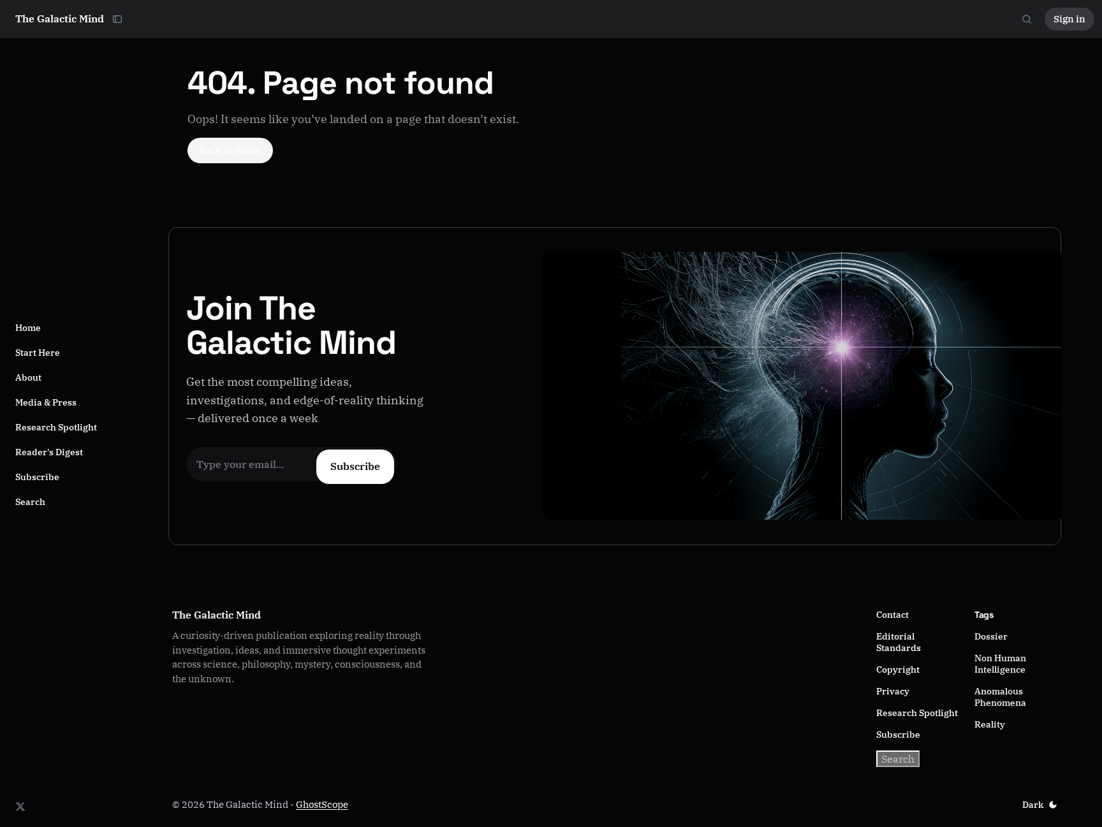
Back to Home (230, 150)
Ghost (308, 804)
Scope (334, 804)
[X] (20, 806)
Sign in (1069, 19)
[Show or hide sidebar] (117, 19)
